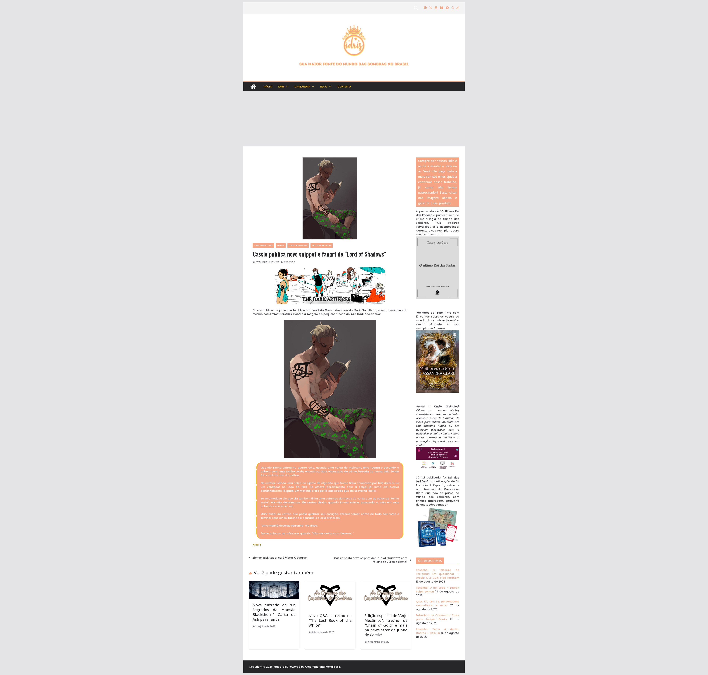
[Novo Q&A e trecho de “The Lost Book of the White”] (330, 583)
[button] (286, 86)
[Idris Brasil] (253, 87)
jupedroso (289, 261)
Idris (281, 86)
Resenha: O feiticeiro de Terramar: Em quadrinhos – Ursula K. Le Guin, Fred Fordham (437, 574)
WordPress (332, 667)
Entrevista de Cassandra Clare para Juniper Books (437, 617)
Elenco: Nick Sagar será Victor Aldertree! (280, 558)
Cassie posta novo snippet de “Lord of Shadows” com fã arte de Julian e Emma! (370, 560)
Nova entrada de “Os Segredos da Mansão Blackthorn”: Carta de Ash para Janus (274, 612)
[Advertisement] (354, 119)
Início (268, 86)
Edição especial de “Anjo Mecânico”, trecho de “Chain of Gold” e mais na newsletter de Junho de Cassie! (386, 625)
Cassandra (302, 86)
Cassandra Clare (263, 245)
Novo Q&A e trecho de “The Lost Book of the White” (329, 620)
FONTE (257, 544)
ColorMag (312, 667)
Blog (323, 86)
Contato (344, 86)
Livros (280, 245)
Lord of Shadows (298, 245)
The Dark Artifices (321, 245)
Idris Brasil (280, 667)
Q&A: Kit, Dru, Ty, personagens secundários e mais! (437, 603)
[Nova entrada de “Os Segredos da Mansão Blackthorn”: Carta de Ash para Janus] (274, 583)
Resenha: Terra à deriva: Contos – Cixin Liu (437, 631)
